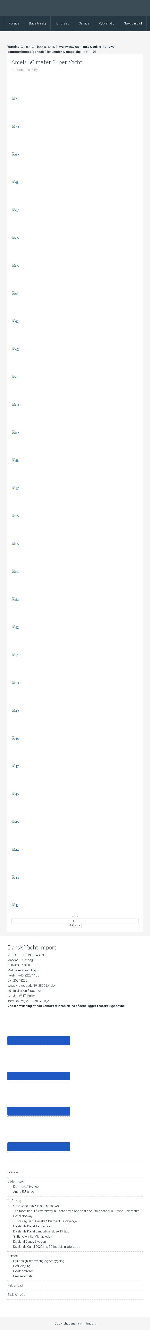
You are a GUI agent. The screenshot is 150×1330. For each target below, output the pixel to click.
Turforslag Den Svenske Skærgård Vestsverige (45, 1221)
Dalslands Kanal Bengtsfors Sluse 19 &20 (41, 1231)
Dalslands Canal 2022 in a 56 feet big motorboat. (46, 1247)
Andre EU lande (23, 1191)
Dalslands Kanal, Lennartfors (32, 1226)
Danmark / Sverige (26, 1186)
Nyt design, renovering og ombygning (38, 1261)
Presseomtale (23, 1276)
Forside (12, 1172)
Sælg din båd (16, 1295)
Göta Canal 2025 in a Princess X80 (37, 1206)
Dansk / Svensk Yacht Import (75, 8)
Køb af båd (15, 1285)
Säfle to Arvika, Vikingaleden (32, 1236)
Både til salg (15, 1181)
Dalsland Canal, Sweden (29, 1241)
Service (12, 1256)
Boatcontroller (23, 1271)
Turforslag (14, 1201)
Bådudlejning (21, 1266)
